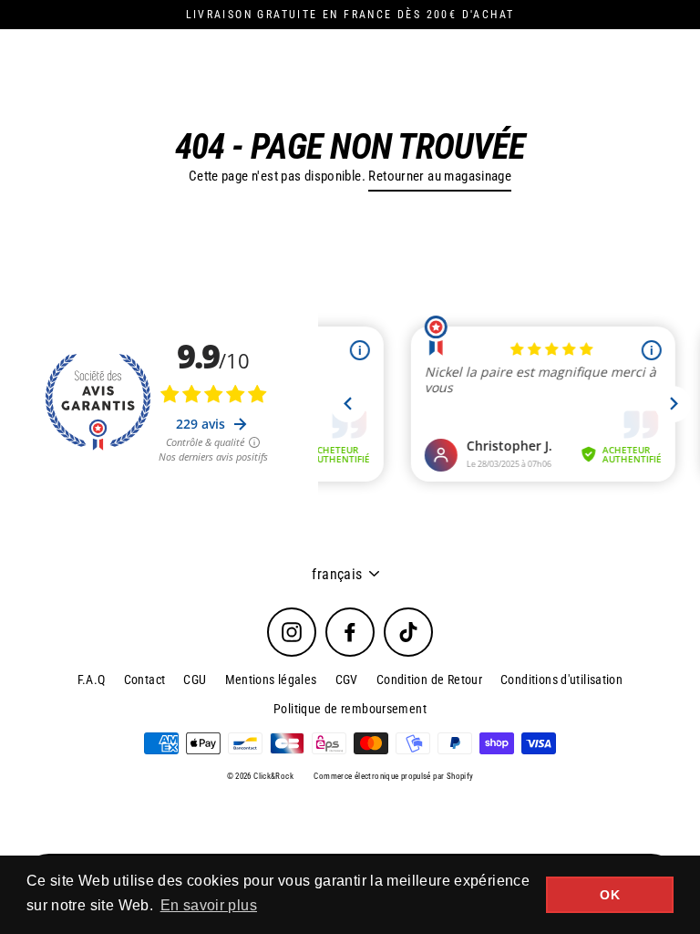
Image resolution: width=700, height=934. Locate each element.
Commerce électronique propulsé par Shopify (393, 776)
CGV (346, 679)
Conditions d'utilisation (561, 679)
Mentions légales (271, 679)
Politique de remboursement (350, 708)
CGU (194, 679)
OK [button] (610, 894)
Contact (145, 679)
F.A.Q (91, 679)
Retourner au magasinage (439, 176)
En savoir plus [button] (208, 905)
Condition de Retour (429, 679)
